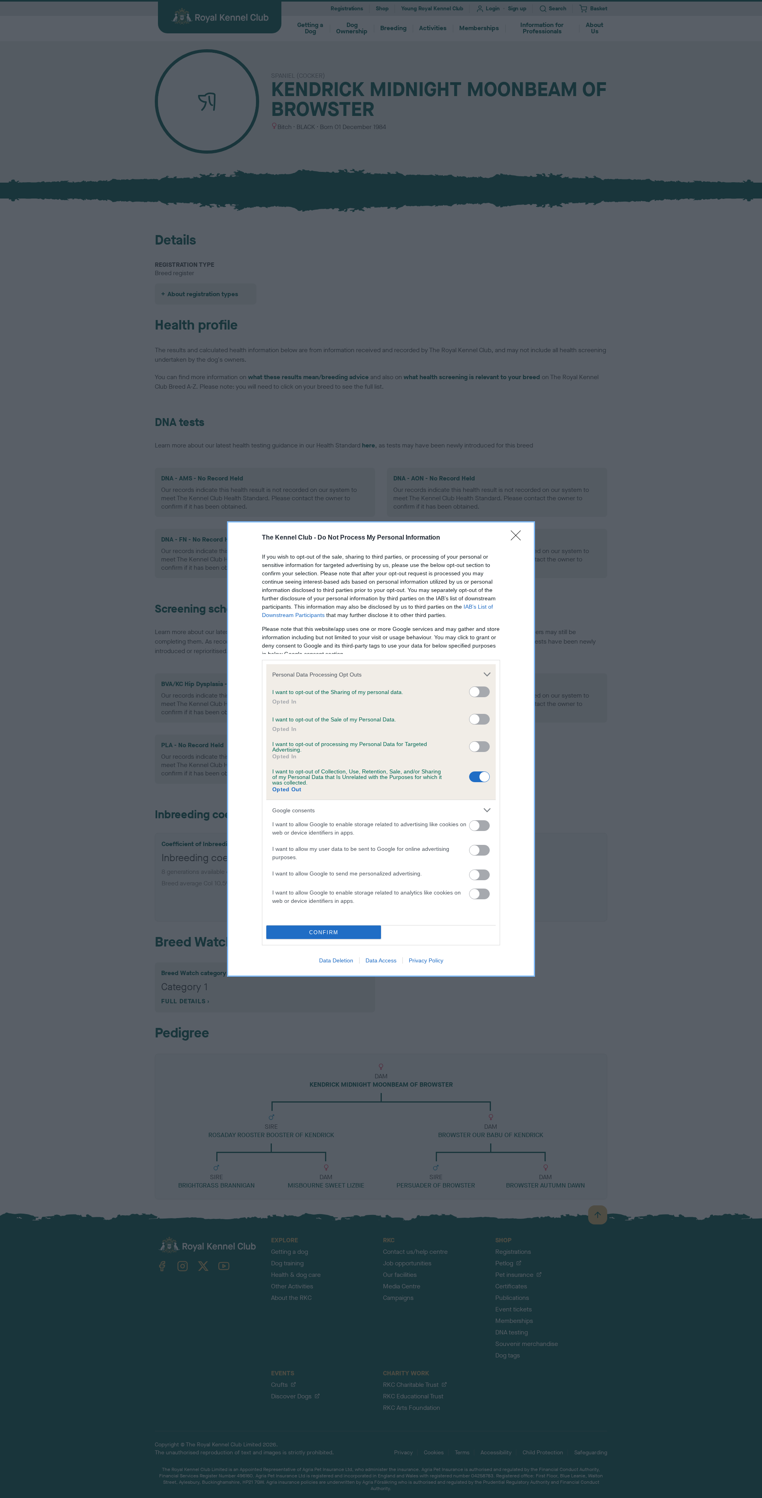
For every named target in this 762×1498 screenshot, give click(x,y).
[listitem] (381, 674)
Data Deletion (336, 960)
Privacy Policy (426, 960)
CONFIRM (324, 932)
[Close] (518, 538)
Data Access (381, 960)
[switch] (479, 691)
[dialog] (381, 749)
